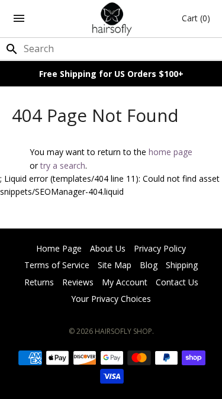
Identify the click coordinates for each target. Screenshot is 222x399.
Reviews (78, 282)
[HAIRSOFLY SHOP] (111, 18)
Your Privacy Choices (111, 298)
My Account (124, 282)
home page (170, 151)
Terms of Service (56, 265)
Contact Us (177, 282)
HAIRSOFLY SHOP (123, 331)
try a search (62, 165)
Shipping (182, 265)
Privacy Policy (160, 248)
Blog (148, 265)
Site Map (114, 265)
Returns (39, 282)
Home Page (59, 248)
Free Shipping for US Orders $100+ (111, 73)
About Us (108, 248)
